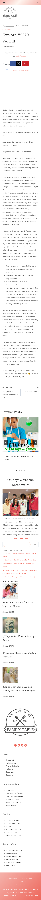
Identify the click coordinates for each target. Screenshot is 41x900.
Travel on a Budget (13, 862)
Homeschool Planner (14, 793)
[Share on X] (18, 63)
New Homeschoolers (14, 796)
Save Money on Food (14, 859)
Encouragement (12, 799)
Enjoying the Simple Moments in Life (10, 393)
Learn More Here (20, 539)
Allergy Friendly (12, 766)
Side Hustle (10, 865)
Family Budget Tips (14, 850)
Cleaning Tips (11, 832)
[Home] (3, 26)
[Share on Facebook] (13, 63)
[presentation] (20, 434)
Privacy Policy (20, 881)
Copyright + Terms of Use (20, 878)
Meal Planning (11, 853)
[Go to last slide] (6, 442)
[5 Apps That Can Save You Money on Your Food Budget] (20, 675)
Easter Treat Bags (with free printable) (19, 577)
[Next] (35, 442)
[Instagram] (12, 2)
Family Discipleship (14, 820)
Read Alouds (11, 805)
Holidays (9, 769)
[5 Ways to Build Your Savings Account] (20, 625)
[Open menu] (36, 13)
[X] (8, 2)
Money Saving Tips (13, 856)
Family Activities (13, 823)
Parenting (10, 826)
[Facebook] (4, 2)
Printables (10, 790)
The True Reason (31, 389)
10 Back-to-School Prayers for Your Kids (19, 560)
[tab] (16, 470)
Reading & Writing (13, 802)
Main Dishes (11, 763)
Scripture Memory (13, 829)
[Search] (35, 544)
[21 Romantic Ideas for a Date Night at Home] (20, 591)
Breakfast (10, 760)
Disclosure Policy (20, 875)
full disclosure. (22, 56)
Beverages (10, 772)
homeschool (7, 30)
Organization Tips (13, 835)
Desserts (9, 775)
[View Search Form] (37, 2)
